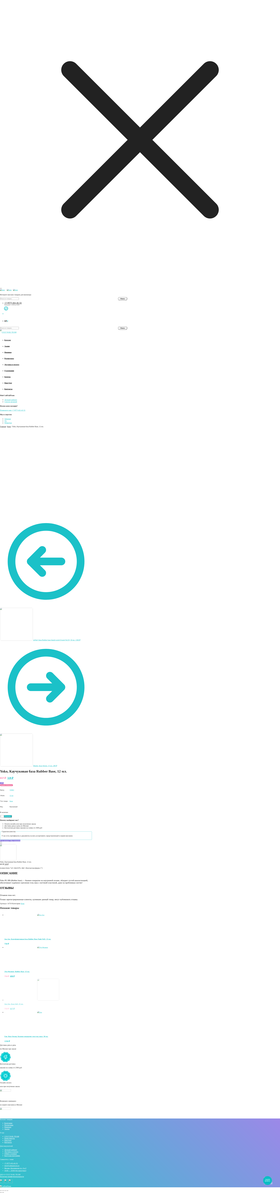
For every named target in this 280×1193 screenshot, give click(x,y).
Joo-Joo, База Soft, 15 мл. (13, 1004)
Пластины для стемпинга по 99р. (140, 282)
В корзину (8, 816)
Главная (3, 426)
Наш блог (8, 1140)
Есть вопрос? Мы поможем (10, 841)
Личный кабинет (10, 400)
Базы (9, 426)
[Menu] (1, 288)
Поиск (122, 299)
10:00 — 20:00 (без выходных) (15, 1170)
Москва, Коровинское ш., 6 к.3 (15, 1168)
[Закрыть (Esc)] (1, 1190)
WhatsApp (8, 423)
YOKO (12, 790)
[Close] (1, 843)
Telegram (7, 419)
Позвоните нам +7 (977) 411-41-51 (12, 410)
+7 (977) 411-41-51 (13, 303)
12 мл (11, 795)
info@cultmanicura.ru (11, 1166)
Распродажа (8, 1125)
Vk (5, 421)
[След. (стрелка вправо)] (3, 1192)
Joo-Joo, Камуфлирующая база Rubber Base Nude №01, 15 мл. (27, 939)
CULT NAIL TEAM (11, 1136)
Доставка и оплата (11, 1152)
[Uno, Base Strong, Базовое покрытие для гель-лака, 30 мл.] (48, 1022)
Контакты (8, 1142)
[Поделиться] (3, 1190)
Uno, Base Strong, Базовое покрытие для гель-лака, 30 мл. (26, 1036)
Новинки (7, 1127)
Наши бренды (9, 1138)
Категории (8, 1123)
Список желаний (10, 402)
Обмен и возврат (10, 1154)
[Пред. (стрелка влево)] (1, 1192)
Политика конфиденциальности (12, 1176)
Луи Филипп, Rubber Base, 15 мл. (17, 971)
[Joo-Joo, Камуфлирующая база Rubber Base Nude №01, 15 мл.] (48, 925)
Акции (7, 1129)
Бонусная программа (12, 1156)
